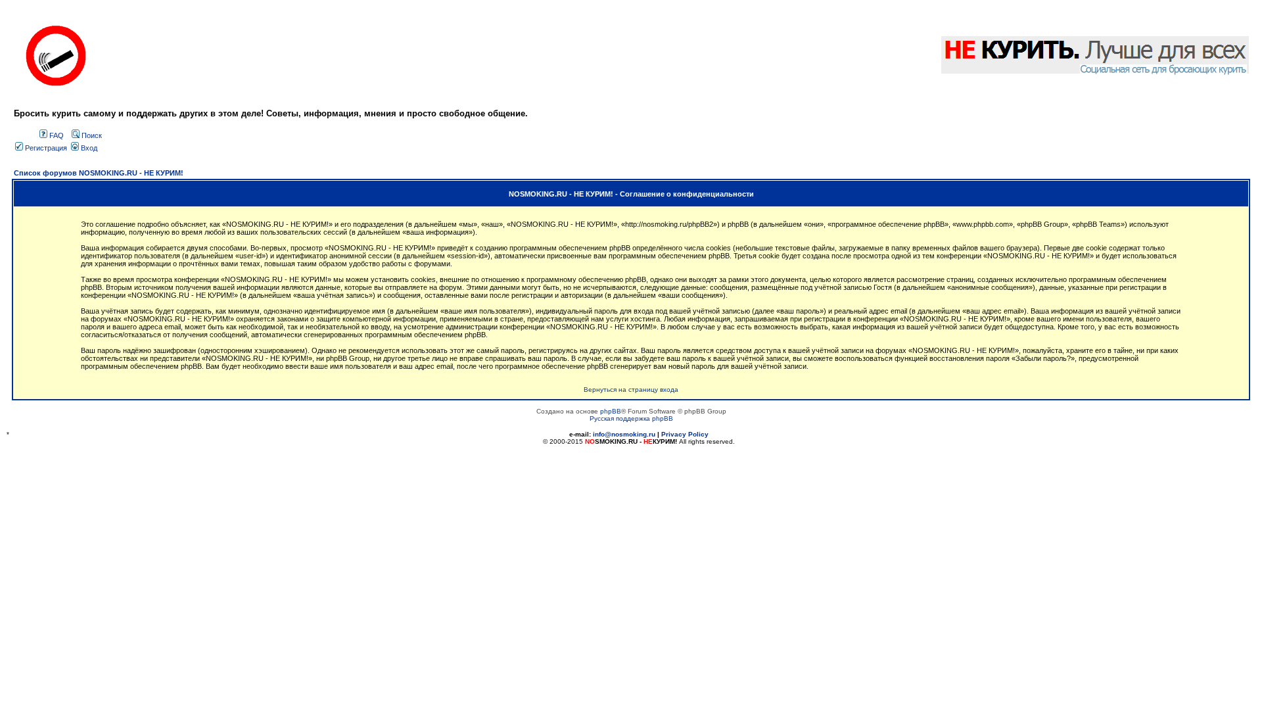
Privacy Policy (685, 434)
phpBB (610, 411)
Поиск (91, 135)
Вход (88, 148)
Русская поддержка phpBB (631, 418)
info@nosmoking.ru (624, 434)
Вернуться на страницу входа (631, 389)
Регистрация (45, 148)
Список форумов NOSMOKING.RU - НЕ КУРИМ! (98, 173)
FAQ (55, 135)
